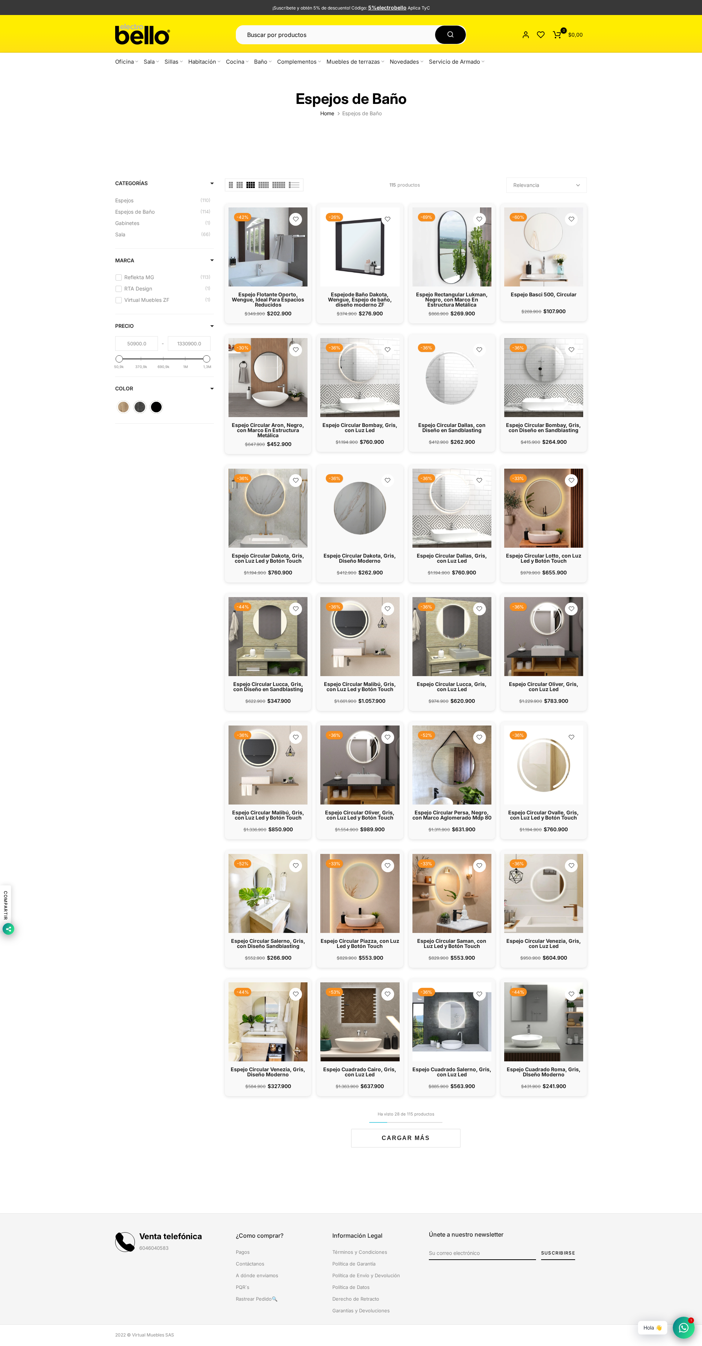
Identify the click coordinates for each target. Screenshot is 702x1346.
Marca (124, 260)
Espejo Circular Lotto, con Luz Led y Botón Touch (543, 558)
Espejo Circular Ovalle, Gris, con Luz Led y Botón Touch (543, 815)
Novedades (404, 61)
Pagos (243, 1252)
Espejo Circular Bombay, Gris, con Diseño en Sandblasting (543, 427)
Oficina (124, 61)
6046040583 (154, 1248)
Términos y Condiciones (359, 1252)
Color (124, 388)
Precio (124, 326)
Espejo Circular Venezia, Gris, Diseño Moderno (268, 1071)
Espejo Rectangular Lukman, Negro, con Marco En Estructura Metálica (452, 299)
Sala (149, 61)
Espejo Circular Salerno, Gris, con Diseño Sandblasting (268, 943)
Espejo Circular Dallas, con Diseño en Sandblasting (452, 427)
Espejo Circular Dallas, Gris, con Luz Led (452, 558)
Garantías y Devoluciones (361, 1310)
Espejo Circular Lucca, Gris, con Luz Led (452, 686)
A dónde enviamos (257, 1275)
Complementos (297, 61)
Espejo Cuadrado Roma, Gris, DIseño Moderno (544, 1071)
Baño (260, 61)
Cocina (235, 61)
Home (327, 113)
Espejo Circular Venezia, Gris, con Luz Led (543, 943)
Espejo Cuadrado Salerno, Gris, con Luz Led (451, 1071)
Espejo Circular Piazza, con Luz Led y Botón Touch (360, 943)
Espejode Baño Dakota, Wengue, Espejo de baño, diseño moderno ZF (360, 299)
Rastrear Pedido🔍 (257, 1299)
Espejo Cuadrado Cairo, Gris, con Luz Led (359, 1071)
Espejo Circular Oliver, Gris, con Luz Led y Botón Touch (360, 815)
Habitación (202, 61)
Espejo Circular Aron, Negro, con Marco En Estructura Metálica (268, 430)
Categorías (131, 183)
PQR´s (242, 1287)
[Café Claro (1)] (123, 407)
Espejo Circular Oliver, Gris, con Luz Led (543, 686)
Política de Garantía (353, 1264)
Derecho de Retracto (355, 1299)
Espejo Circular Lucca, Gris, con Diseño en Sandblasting (268, 686)
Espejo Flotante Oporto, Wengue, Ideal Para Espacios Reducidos (268, 299)
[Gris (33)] (139, 407)
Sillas (171, 61)
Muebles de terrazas (353, 61)
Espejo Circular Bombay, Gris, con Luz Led (359, 427)
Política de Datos (351, 1287)
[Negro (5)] (156, 407)
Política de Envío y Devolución (366, 1275)
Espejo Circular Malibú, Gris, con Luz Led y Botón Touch (360, 686)
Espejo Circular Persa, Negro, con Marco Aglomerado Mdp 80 (451, 815)
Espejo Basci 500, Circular (544, 294)
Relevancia (526, 185)
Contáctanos (250, 1264)
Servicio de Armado (454, 61)
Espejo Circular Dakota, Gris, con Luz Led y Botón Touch (268, 558)
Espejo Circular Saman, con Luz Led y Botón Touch (451, 943)
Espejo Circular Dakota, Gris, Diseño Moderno (360, 558)
